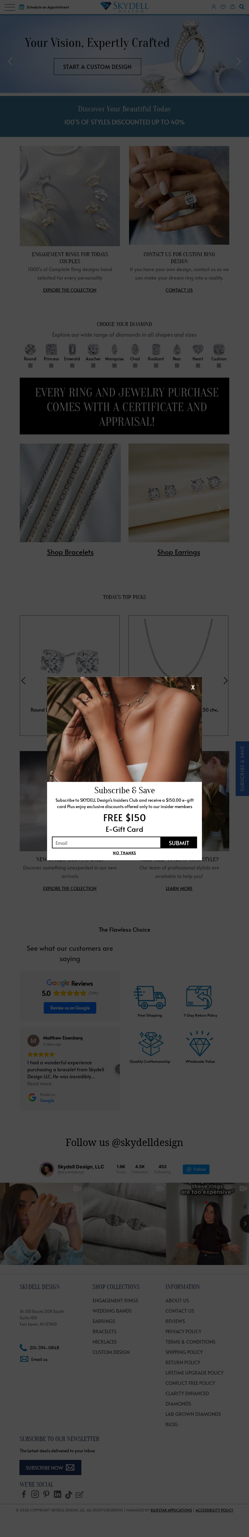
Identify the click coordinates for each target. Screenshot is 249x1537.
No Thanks (124, 852)
